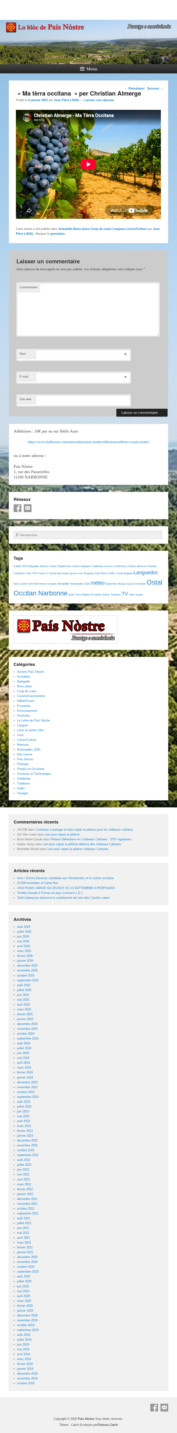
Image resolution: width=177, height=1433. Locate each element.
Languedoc (145, 572)
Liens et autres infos (30, 730)
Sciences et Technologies (34, 773)
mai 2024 (23, 1058)
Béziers (44, 566)
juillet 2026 (24, 931)
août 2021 (23, 1218)
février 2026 (25, 956)
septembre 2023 (27, 1097)
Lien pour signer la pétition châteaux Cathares (78, 849)
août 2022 (23, 1160)
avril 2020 (23, 1296)
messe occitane (48, 583)
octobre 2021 (25, 1208)
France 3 (43, 573)
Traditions (23, 783)
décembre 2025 (27, 965)
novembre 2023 (27, 1087)
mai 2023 (23, 1116)
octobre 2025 (25, 975)
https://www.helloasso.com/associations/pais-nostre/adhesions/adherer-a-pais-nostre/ (88, 442)
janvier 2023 (25, 1135)
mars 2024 (24, 1067)
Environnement (27, 710)
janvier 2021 (25, 1252)
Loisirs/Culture (136, 229)
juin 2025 (23, 995)
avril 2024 (23, 1062)
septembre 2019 (27, 1330)
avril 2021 (23, 1237)
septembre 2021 (27, 1213)
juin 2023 (23, 1111)
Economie (23, 706)
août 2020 (23, 1276)
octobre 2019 (25, 1325)
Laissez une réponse (99, 100)
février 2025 (25, 1014)
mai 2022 (23, 1174)
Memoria (23, 744)
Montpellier (64, 583)
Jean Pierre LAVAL (104, 573)
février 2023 (25, 1131)
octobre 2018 (25, 1383)
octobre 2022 (25, 1150)
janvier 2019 (25, 1368)
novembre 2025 (27, 970)
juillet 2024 (24, 1048)
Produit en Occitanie (30, 769)
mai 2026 (23, 941)
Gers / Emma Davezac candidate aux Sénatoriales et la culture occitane (65, 878)
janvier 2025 (25, 1019)
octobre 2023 (25, 1092)
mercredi (33, 583)
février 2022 (25, 1189)
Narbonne (111, 583)
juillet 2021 (24, 1223)
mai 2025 (23, 999)
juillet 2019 (24, 1339)
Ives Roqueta (86, 573)
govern (74, 573)
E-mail (24, 376)
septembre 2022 (27, 1155)
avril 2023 (23, 1121)
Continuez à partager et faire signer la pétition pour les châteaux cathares (84, 829)
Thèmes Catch (107, 1425)
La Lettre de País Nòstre (33, 720)
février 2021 (25, 1247)
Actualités (66, 229)
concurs (108, 566)
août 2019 (23, 1335)
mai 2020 (23, 1291)
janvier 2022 (25, 1194)
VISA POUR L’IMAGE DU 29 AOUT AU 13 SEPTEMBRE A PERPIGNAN (66, 888)
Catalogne (85, 566)
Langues (118, 229)
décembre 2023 (27, 1082)
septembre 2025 (27, 980)
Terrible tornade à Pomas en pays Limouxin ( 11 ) (50, 893)
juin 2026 (23, 936)
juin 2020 (23, 1286)
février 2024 (25, 1072)
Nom (23, 353)
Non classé (24, 754)
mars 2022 (24, 1184)
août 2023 (23, 1101)
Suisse (106, 594)
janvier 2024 (25, 1077)
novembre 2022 (27, 1145)
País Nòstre (25, 759)
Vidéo (21, 788)
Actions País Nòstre (30, 671)
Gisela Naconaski (59, 573)
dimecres (142, 566)
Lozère (23, 583)
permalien (57, 233)
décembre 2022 (27, 1140)
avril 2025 (23, 1004)
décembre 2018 (27, 1373)
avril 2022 (23, 1179)
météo (98, 583)
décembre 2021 (27, 1199)
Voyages (23, 793)
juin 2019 (23, 1344)
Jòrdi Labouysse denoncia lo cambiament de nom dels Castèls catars (63, 897)
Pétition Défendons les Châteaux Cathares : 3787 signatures (91, 839)
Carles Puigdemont (60, 566)
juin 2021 (23, 1228)
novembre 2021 (27, 1203)
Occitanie (140, 583)
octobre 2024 (25, 1033)
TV (125, 594)
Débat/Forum (25, 701)
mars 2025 (24, 1009)
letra (16, 583)
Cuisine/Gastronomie (31, 696)
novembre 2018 (27, 1378)
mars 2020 (24, 1301)
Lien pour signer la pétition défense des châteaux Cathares (82, 844)
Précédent (134, 88)
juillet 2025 (24, 990)
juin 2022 (23, 1169)
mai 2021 (23, 1233)
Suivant (155, 88)
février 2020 (25, 1305)
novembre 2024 (27, 1028)
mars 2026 (24, 951)
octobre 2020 (25, 1266)
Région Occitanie (91, 594)
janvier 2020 (25, 1310)
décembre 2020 (27, 1257)
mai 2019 (23, 1349)
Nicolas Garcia (126, 583)
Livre (20, 735)
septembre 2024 (27, 1038)
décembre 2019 (27, 1315)
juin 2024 (23, 1053)
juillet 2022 (24, 1164)
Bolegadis (33, 566)
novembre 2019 (27, 1320)
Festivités (23, 715)
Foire (28, 573)
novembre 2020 (27, 1262)
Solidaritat (23, 778)
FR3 (34, 573)
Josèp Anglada (124, 573)
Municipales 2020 (80, 583)
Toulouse (116, 594)
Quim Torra (74, 594)
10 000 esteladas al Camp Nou (37, 883)
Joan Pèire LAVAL (67, 100)
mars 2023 (24, 1126)
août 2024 (23, 1043)
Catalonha (97, 566)
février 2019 (25, 1364)
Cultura (132, 566)
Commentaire (28, 287)
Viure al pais (136, 594)
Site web (25, 399)
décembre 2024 (27, 1024)
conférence (120, 566)
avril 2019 (23, 1354)
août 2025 (23, 985)
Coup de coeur (101, 229)
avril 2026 (23, 946)
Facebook (17, 508)
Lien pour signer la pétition (62, 834)
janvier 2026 (25, 960)
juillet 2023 (24, 1106)
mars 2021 (24, 1242)
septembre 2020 (27, 1271)
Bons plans (82, 229)
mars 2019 (24, 1359)
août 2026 (23, 926)
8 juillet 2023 (20, 566)
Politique (23, 764)
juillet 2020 (24, 1281)
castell (75, 566)
